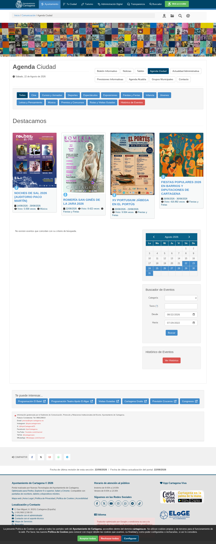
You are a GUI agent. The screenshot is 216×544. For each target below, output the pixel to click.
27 (172, 268)
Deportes (73, 95)
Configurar (130, 538)
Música (52, 102)
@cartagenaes (28, 435)
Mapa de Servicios (23, 521)
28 (179, 268)
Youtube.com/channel (33, 432)
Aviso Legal (28, 498)
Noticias (127, 71)
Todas (22, 95)
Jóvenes (164, 95)
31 (149, 273)
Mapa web (16, 498)
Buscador (157, 4)
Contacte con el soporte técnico (29, 518)
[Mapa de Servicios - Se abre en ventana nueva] (164, 15)
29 (186, 268)
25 (157, 268)
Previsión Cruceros (163, 401)
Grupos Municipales (162, 79)
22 (186, 263)
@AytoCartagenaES (27, 426)
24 (149, 268)
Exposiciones (110, 95)
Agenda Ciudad (158, 71)
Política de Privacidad (45, 498)
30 (193, 268)
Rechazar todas (110, 538)
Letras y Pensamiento (30, 102)
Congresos (188, 401)
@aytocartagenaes (33, 423)
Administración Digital (112, 4)
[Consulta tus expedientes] (172, 15)
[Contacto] (188, 15)
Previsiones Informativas (110, 79)
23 (193, 263)
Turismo (88, 4)
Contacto (183, 79)
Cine (33, 95)
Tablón (140, 71)
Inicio (17, 15)
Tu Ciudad (71, 4)
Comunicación (28, 15)
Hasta (155, 322)
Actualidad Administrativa (185, 71)
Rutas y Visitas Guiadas (102, 102)
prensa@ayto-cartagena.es (33, 420)
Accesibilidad (82, 498)
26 (165, 268)
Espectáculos (90, 95)
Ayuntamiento (51, 4)
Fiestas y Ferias (131, 95)
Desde (155, 314)
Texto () (153, 306)
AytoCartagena (31, 429)
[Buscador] (180, 15)
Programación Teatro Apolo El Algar (70, 401)
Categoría (153, 297)
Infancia (150, 95)
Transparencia (137, 4)
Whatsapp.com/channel (35, 438)
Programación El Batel (30, 401)
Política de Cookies (65, 498)
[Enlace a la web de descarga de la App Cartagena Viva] (182, 495)
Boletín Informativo (107, 71)
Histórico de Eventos (132, 102)
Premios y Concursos (72, 102)
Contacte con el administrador (28, 515)
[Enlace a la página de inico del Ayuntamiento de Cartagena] (25, 4)
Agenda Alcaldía (137, 79)
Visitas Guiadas (107, 401)
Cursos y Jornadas (52, 95)
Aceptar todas (88, 538)
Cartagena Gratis (134, 401)
